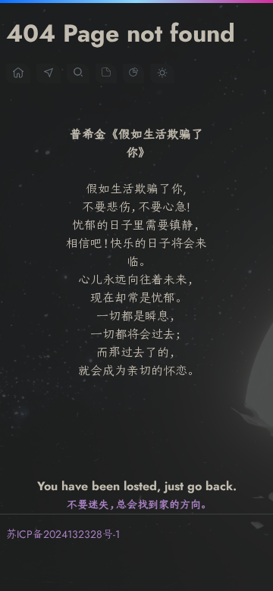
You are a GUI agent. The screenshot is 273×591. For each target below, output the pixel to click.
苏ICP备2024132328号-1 (63, 534)
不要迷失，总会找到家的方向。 (137, 504)
